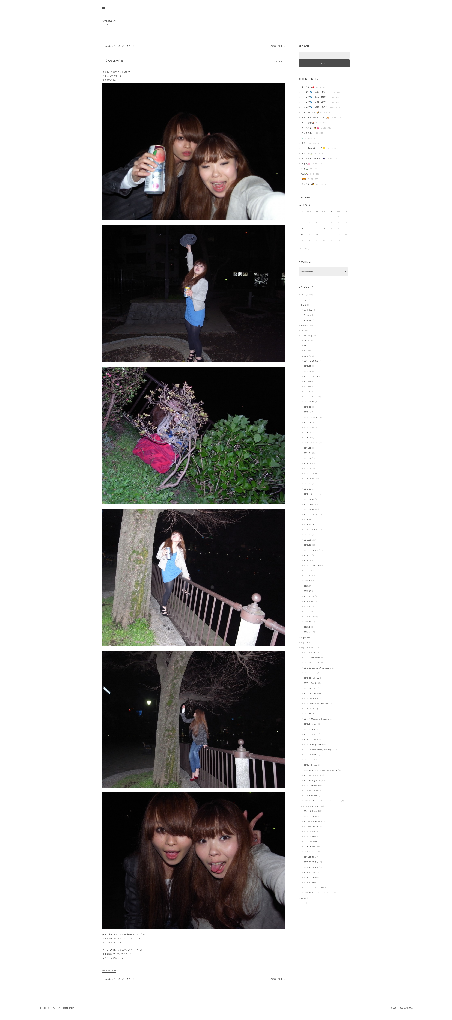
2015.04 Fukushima (313, 693)
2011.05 (307, 381)
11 (302, 228)
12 (309, 228)
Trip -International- (310, 806)
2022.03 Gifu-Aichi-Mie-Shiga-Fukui (321, 770)
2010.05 (307, 366)
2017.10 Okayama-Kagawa (316, 719)
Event (303, 305)
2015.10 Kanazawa (313, 698)
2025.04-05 (309, 617)
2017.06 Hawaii (311, 867)
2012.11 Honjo (310, 673)
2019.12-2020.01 (311, 565)
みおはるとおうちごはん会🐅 (315, 118)
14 (324, 228)
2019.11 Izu (309, 760)
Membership (307, 336)
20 (317, 235)
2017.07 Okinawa (312, 714)
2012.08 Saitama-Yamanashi (317, 668)
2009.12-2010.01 (311, 361)
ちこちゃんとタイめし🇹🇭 (313, 159)
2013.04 (307, 422)
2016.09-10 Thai (311, 862)
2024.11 (307, 612)
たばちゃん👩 (308, 184)
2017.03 (307, 519)
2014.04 (308, 453)
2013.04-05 (309, 427)
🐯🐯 (304, 179)
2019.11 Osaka (310, 765)
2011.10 (307, 392)
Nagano (305, 356)
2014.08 (308, 463)
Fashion (304, 325)
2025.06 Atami (311, 791)
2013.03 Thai (310, 847)
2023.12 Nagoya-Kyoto (314, 780)
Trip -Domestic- (308, 648)
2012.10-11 (308, 412)
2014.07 (307, 458)
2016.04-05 (309, 504)
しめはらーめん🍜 (310, 113)
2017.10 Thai (310, 872)
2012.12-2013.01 (311, 417)
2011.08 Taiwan (311, 826)
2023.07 (308, 591)
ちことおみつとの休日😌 (313, 148)
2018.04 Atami (311, 724)
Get (302, 331)
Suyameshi (306, 637)
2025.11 (307, 627)
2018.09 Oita (310, 729)
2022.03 (308, 576)
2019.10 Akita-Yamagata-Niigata (319, 750)
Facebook (44, 1008)
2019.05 (307, 555)
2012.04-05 (309, 402)
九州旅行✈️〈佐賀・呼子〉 (314, 102)
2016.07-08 (309, 509)
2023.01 (307, 586)
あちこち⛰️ (307, 153)
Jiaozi (306, 341)
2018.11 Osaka (310, 734)
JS (305, 903)
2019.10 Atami (310, 755)
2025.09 (308, 622)
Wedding (308, 320)
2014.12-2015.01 (311, 474)
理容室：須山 (277, 46)
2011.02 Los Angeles (313, 821)
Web (303, 898)
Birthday (308, 310)
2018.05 (307, 540)
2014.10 (307, 468)
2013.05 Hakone (311, 678)
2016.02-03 (309, 499)
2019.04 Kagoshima (313, 744)
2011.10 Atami (310, 653)
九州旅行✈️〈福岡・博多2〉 (315, 92)
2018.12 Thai (310, 877)
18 (302, 235)
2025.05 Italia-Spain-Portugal (318, 893)
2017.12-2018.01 (311, 530)
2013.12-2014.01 (311, 443)
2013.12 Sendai (311, 683)
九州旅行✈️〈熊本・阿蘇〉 (314, 97)
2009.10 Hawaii (311, 811)
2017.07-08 (309, 525)
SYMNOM (109, 21)
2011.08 (307, 386)
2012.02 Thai (310, 832)
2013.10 (307, 438)
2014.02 (307, 448)
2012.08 (307, 407)
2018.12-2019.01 (311, 550)
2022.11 (307, 581)
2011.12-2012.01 (311, 397)
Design (304, 300)
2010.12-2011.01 (311, 376)
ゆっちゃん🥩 (308, 87)
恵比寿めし (306, 133)
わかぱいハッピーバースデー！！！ (120, 46)
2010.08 (308, 371)
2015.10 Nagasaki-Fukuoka (316, 704)
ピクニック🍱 (308, 123)
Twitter (56, 1008)
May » (308, 249)
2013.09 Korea (311, 852)
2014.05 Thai (310, 857)
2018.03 (307, 535)
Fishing (307, 315)
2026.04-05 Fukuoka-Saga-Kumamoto (322, 801)
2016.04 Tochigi (311, 709)
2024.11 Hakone (311, 785)
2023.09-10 (309, 596)
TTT (306, 351)
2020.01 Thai (310, 883)
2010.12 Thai (310, 816)
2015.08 (307, 484)
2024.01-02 (309, 601)
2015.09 (307, 489)
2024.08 (308, 606)
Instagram (68, 1008)
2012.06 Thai (310, 836)
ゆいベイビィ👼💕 (310, 128)
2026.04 (308, 632)
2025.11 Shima (310, 796)
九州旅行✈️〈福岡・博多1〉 (314, 107)
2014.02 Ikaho (310, 688)
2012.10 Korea (310, 842)
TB (305, 346)
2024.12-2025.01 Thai (314, 888)
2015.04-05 (309, 479)
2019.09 (308, 560)
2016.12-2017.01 (311, 514)
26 (309, 241)
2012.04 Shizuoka (312, 663)
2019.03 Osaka (311, 739)
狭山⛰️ (304, 169)
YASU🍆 (305, 174)
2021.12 (307, 571)
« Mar (301, 249)
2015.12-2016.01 (311, 494)
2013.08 (307, 433)
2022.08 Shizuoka (312, 775)
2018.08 (308, 545)
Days (114, 970)
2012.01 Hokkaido (312, 658)
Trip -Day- (305, 642)
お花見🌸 (305, 164)
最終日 (304, 143)
